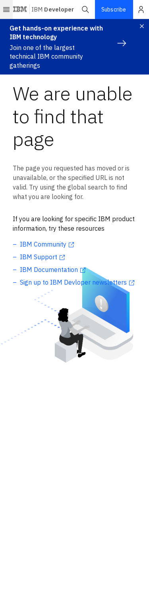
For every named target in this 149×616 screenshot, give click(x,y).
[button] (85, 9)
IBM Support (38, 257)
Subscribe (113, 9)
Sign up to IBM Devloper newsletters (73, 282)
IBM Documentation (49, 270)
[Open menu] (6, 9)
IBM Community (43, 244)
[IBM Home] (20, 9)
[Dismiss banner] (141, 26)
